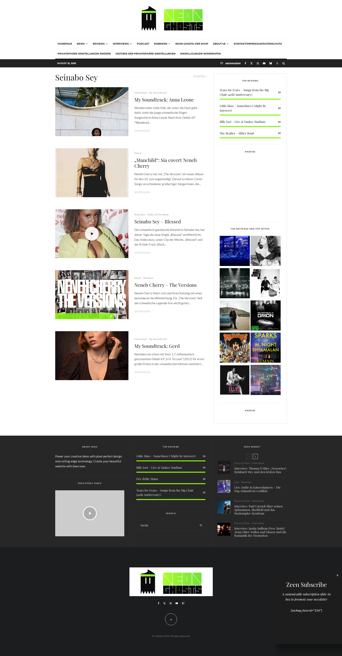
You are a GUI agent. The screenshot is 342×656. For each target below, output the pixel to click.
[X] (251, 63)
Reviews (99, 43)
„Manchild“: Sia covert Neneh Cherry (165, 163)
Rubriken (160, 43)
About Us (219, 43)
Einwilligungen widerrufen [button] (200, 53)
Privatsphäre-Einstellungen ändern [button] (84, 53)
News (81, 43)
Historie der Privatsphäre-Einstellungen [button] (146, 53)
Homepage (65, 43)
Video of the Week (158, 214)
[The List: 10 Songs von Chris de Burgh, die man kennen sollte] (235, 284)
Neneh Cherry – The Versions (165, 285)
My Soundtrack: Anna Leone (164, 99)
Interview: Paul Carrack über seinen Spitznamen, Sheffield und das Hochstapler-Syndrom (258, 509)
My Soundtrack (158, 92)
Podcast (143, 43)
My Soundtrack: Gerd (157, 346)
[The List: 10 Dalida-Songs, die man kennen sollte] (266, 251)
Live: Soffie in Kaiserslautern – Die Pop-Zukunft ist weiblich (257, 489)
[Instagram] (258, 63)
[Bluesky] (270, 63)
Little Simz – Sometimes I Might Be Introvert (166, 456)
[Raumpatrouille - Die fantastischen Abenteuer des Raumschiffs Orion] (266, 316)
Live (236, 482)
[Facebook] (245, 63)
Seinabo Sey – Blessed (157, 221)
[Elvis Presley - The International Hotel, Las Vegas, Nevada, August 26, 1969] (235, 380)
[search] (201, 525)
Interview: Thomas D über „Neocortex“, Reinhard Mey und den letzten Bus (260, 470)
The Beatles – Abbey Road (237, 133)
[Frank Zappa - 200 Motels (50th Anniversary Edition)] (235, 348)
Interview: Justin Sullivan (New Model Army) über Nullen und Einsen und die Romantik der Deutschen (260, 532)
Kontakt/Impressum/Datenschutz (258, 43)
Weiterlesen (142, 130)
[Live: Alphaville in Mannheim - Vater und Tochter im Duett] (266, 380)
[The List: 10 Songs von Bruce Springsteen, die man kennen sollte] (235, 316)
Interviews (121, 43)
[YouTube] (264, 63)
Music (137, 277)
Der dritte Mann (147, 479)
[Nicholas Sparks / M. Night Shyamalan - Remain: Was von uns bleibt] (266, 348)
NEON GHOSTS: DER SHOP (191, 43)
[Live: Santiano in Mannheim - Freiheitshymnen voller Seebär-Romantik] (235, 251)
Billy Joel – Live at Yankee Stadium (242, 122)
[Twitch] (183, 603)
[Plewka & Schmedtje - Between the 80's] (266, 284)
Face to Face (242, 463)
